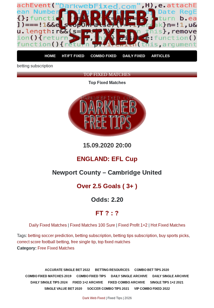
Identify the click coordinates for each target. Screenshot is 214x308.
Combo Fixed (103, 56)
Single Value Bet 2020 (63, 289)
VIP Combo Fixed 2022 (152, 289)
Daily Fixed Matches (48, 225)
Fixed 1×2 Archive (88, 282)
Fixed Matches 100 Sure (92, 225)
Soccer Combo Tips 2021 (108, 289)
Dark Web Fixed (93, 298)
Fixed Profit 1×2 (132, 225)
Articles (160, 56)
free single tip (83, 242)
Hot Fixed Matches (168, 225)
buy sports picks (174, 235)
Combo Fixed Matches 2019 (48, 276)
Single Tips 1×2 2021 (166, 282)
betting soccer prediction (50, 235)
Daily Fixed (134, 56)
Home (50, 56)
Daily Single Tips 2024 (49, 282)
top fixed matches (114, 242)
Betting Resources (112, 270)
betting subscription (93, 235)
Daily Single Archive (129, 276)
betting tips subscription (135, 235)
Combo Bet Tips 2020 (151, 270)
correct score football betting (43, 242)
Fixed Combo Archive (126, 282)
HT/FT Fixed (73, 56)
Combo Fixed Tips (91, 276)
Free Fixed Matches (56, 248)
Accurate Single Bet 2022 (67, 270)
